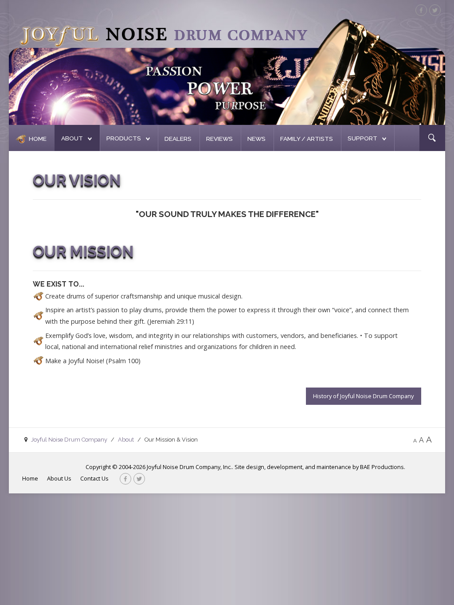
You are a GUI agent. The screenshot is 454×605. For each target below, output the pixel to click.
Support (362, 138)
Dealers (178, 138)
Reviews (219, 138)
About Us (59, 478)
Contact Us (94, 478)
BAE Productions (382, 467)
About (72, 138)
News (256, 138)
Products (123, 138)
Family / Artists (306, 138)
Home (38, 138)
